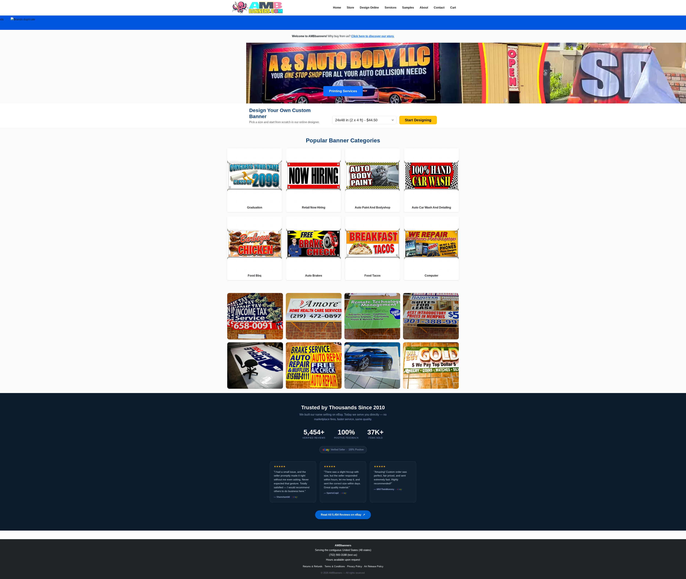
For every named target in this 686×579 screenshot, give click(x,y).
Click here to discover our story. (372, 36)
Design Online (369, 7)
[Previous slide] (51, 73)
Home (337, 7)
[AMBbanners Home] (257, 7)
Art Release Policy (373, 566)
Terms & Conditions (335, 566)
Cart (453, 7)
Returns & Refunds (312, 566)
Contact (439, 7)
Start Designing (418, 120)
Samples (408, 7)
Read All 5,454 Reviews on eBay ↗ (343, 514)
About (424, 7)
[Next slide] (634, 73)
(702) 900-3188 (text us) (343, 554)
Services (390, 7)
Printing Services (343, 91)
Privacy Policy (354, 566)
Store (350, 7)
